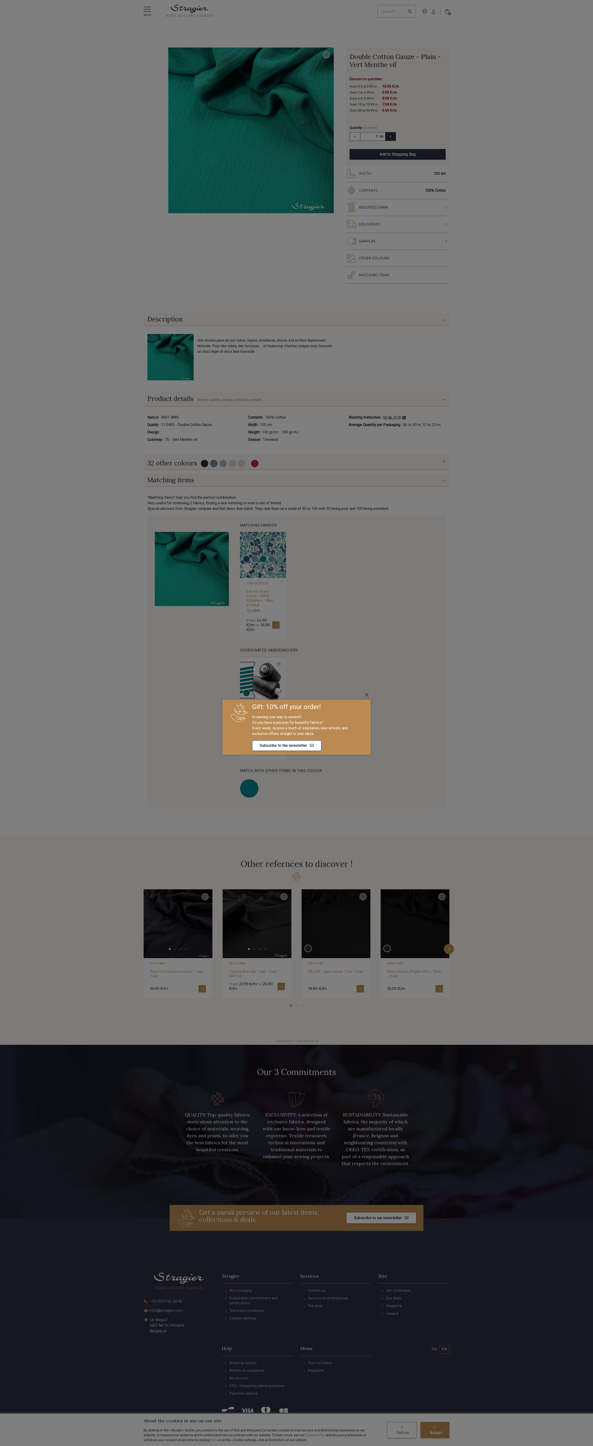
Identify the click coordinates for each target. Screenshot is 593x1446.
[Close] (367, 695)
